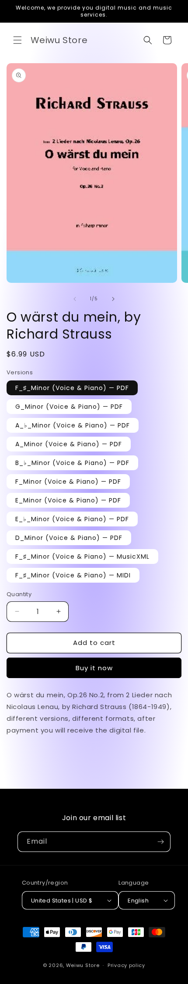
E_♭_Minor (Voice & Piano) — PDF (72, 519)
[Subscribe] (160, 841)
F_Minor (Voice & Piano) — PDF (68, 481)
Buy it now (94, 667)
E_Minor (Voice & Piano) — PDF (68, 500)
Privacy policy (126, 965)
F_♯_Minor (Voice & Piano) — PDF (72, 387)
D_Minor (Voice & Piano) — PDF (68, 537)
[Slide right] (113, 299)
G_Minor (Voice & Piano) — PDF (69, 406)
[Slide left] (74, 299)
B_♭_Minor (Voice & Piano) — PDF (72, 462)
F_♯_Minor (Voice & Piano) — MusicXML (82, 556)
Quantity (19, 594)
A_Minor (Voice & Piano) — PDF (68, 444)
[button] (17, 40)
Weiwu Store (83, 965)
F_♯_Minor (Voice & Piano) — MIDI (73, 575)
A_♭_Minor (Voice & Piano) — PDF (72, 425)
